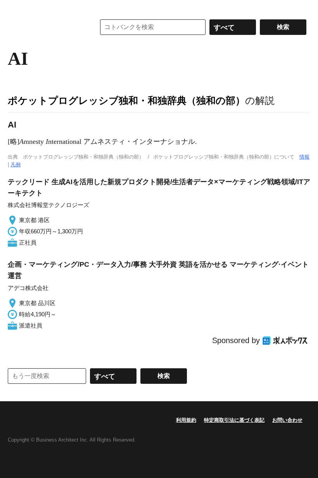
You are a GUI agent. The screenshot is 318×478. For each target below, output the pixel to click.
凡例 (15, 164)
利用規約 (186, 420)
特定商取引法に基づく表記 (234, 420)
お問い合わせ (287, 420)
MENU (15, 8)
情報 (304, 157)
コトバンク (46, 27)
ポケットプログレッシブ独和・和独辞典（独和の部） (126, 100)
